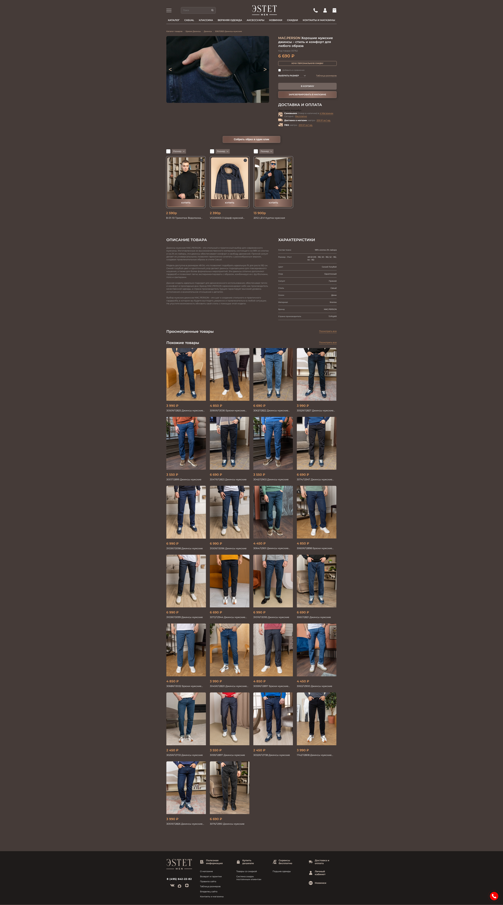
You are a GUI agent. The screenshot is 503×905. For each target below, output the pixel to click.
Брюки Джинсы (193, 31)
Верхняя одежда (230, 20)
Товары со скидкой (246, 871)
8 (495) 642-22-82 (179, 878)
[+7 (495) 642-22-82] (315, 10)
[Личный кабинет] (325, 10)
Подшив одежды (282, 871)
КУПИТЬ (185, 203)
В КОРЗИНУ (307, 86)
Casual (189, 20)
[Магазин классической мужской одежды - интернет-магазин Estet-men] (264, 10)
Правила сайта (208, 881)
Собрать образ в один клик (251, 139)
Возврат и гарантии (211, 876)
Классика (206, 20)
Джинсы (208, 31)
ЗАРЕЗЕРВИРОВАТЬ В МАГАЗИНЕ (307, 94)
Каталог (174, 20)
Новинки (275, 20)
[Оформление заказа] (334, 10)
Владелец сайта (208, 891)
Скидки (292, 20)
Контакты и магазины (319, 20)
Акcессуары (255, 20)
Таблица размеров (326, 75)
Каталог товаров (174, 31)
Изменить (307, 111)
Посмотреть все (328, 331)
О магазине (206, 871)
